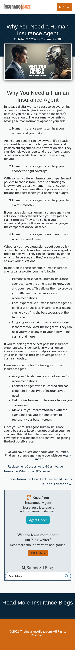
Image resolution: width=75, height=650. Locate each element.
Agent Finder (38, 520)
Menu (63, 6)
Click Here (38, 553)
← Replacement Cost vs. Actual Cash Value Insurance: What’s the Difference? (33, 468)
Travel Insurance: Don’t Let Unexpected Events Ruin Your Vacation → (40, 481)
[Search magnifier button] (66, 576)
